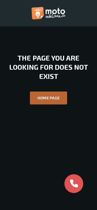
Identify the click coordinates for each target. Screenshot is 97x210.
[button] (73, 183)
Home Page (48, 98)
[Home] (48, 12)
